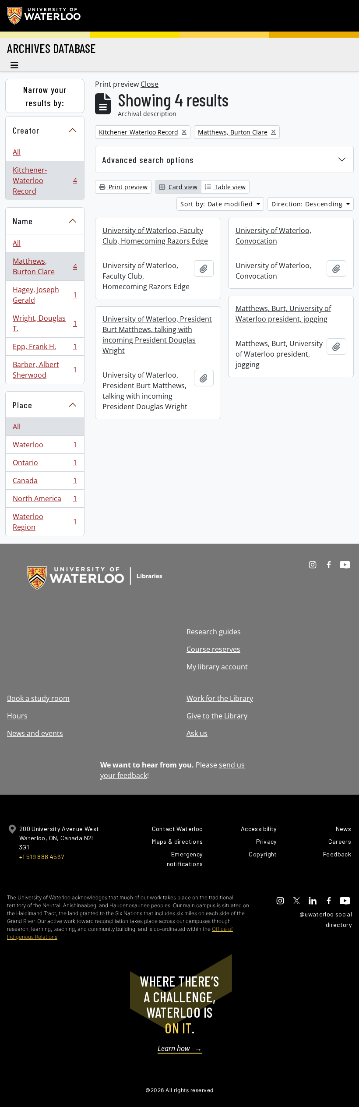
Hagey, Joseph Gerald (44, 295)
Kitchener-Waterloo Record (44, 180)
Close (149, 84)
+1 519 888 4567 (41, 856)
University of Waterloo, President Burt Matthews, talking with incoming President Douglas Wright (157, 334)
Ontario (44, 465)
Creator (26, 130)
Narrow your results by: (45, 96)
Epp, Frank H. (44, 349)
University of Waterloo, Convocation (273, 236)
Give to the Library (217, 716)
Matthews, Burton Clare (44, 266)
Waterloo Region (44, 522)
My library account (217, 667)
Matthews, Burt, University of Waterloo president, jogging (283, 314)
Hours (17, 716)
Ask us (197, 733)
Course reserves (213, 649)
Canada (44, 483)
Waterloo (44, 447)
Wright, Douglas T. (44, 323)
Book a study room (38, 698)
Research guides (214, 632)
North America (44, 501)
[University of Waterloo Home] (44, 16)
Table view (229, 187)
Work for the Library (220, 698)
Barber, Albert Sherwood (44, 370)
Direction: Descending (308, 204)
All (17, 152)
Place (22, 405)
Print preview (127, 187)
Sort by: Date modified (217, 204)
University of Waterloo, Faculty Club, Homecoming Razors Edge (155, 236)
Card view (182, 187)
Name (23, 221)
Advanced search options (148, 159)
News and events (35, 733)
